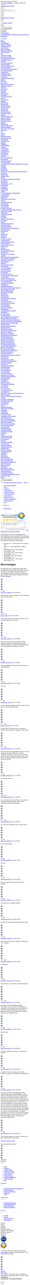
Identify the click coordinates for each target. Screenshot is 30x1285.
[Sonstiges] (4, 202)
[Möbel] (3, 145)
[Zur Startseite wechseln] (7, 6)
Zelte (5, 1166)
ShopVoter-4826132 (6, 879)
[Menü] (2, 8)
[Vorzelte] (4, 55)
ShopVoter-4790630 (6, 900)
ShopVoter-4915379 (6, 821)
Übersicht (3, 34)
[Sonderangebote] (6, 474)
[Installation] (4, 365)
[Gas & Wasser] (5, 313)
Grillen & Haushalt (9, 1172)
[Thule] (3, 99)
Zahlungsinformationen (10, 1203)
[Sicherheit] (4, 401)
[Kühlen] (3, 315)
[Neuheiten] (4, 472)
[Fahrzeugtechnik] (6, 471)
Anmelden (3, 31)
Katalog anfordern (9, 1218)
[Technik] (4, 414)
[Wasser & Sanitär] (6, 287)
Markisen (6, 1168)
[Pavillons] (4, 96)
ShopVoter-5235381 (6, 662)
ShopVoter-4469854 (6, 1029)
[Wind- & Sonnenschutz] (8, 171)
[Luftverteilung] (5, 350)
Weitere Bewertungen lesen (8, 1141)
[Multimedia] (4, 384)
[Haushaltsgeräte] (6, 228)
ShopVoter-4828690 (6, 860)
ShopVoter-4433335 (6, 1069)
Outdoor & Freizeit (9, 1171)
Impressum (7, 1193)
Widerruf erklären (8, 1190)
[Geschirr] (4, 239)
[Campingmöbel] (5, 162)
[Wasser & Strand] (6, 179)
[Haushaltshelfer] (5, 257)
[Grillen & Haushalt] (6, 274)
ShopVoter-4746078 (6, 961)
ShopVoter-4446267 (6, 1048)
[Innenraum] (4, 408)
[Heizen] (3, 324)
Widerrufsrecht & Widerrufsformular (13, 1188)
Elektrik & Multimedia (10, 1177)
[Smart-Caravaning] (6, 396)
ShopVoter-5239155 (6, 638)
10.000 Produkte (8, 3)
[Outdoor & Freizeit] (6, 208)
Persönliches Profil (11, 34)
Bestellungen (4, 36)
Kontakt (6, 1215)
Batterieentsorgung (9, 1206)
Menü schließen (7, 28)
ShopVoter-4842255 (6, 841)
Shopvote (8, 576)
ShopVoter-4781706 (6, 919)
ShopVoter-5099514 (6, 748)
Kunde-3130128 (5, 725)
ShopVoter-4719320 (6, 980)
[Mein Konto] (2, 25)
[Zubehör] (4, 75)
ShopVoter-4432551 (6, 1090)
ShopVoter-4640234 (6, 775)
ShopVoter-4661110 (6, 1002)
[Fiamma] (4, 121)
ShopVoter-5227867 (6, 683)
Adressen (18, 34)
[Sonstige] (4, 138)
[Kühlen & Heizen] (6, 353)
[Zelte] (3, 98)
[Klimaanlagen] (5, 335)
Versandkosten (4, 1252)
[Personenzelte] (5, 69)
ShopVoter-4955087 (6, 797)
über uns (6, 1217)
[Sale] (2, 477)
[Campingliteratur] (6, 193)
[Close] (2, 1283)
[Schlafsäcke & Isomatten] (8, 164)
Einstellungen (4, 1278)
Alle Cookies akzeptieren (16, 1278)
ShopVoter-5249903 (6, 592)
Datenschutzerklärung (10, 1191)
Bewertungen (7, 1220)
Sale (5, 1180)
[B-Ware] (3, 476)
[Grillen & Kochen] (6, 209)
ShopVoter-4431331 (6, 1133)
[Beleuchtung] (5, 199)
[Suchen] (2, 12)
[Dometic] (4, 113)
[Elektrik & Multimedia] (7, 399)
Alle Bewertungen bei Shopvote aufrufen (14, 530)
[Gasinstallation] (5, 275)
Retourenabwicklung (9, 1207)
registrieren (6, 33)
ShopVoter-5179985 (6, 702)
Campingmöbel (8, 1169)
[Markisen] (4, 144)
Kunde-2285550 (5, 615)
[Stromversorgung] (6, 355)
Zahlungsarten (25, 34)
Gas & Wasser (8, 1174)
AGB (5, 1194)
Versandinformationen (10, 1204)
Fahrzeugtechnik (8, 1179)
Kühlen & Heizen (8, 1176)
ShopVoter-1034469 (6, 938)
